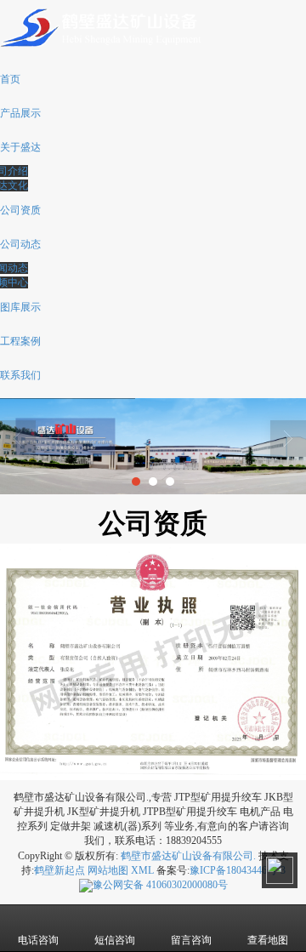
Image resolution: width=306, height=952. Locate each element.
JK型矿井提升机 (103, 812)
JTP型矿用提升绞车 (218, 797)
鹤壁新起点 (59, 870)
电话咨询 (38, 940)
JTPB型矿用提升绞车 (190, 812)
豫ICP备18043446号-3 (238, 870)
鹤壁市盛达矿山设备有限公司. (188, 856)
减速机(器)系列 (128, 826)
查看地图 (267, 940)
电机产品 (260, 812)
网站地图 (108, 870)
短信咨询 (114, 940)
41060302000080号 (160, 885)
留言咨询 (191, 940)
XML (142, 870)
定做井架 (70, 826)
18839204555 (194, 841)
